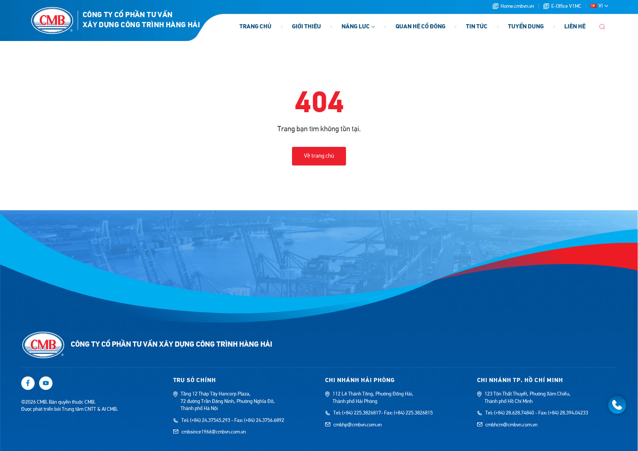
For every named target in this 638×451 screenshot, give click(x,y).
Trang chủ (255, 26)
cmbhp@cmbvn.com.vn (357, 425)
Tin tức (477, 26)
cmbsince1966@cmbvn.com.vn (213, 432)
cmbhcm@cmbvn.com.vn (511, 425)
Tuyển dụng (526, 26)
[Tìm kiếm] (602, 27)
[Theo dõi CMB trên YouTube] (46, 383)
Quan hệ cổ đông (420, 26)
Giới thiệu (306, 26)
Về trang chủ (319, 156)
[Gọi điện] (617, 405)
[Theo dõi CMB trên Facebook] (28, 383)
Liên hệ (574, 26)
